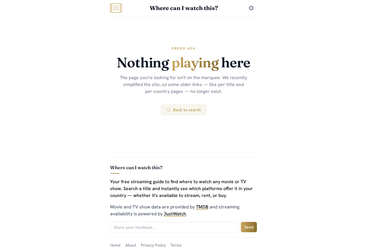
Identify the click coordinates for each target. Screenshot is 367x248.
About (130, 245)
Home (115, 245)
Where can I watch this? (184, 7)
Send (248, 227)
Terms (176, 245)
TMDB (202, 207)
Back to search (187, 109)
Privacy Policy (153, 245)
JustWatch (175, 214)
